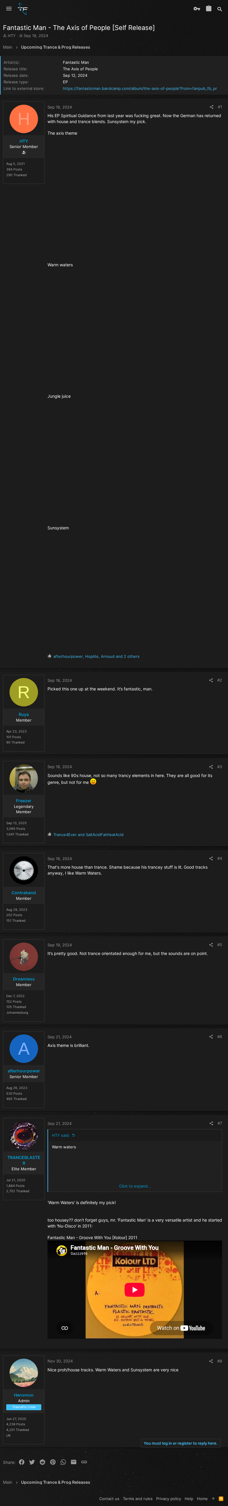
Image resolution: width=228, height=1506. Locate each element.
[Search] (220, 9)
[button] (9, 9)
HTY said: (61, 1135)
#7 (220, 1123)
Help (189, 1498)
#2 (219, 680)
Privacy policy (168, 1498)
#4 (219, 858)
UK (8, 1435)
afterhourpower (24, 1070)
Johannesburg (17, 1012)
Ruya (24, 714)
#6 (219, 1036)
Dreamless (24, 978)
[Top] (213, 1498)
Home (202, 1498)
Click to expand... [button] (135, 1186)
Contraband (24, 892)
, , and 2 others (96, 656)
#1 (220, 106)
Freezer (23, 800)
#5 (219, 944)
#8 (219, 1361)
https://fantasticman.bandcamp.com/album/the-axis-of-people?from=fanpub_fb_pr (140, 88)
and (88, 834)
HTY (12, 35)
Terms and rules (138, 1498)
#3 (219, 766)
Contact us (109, 1498)
